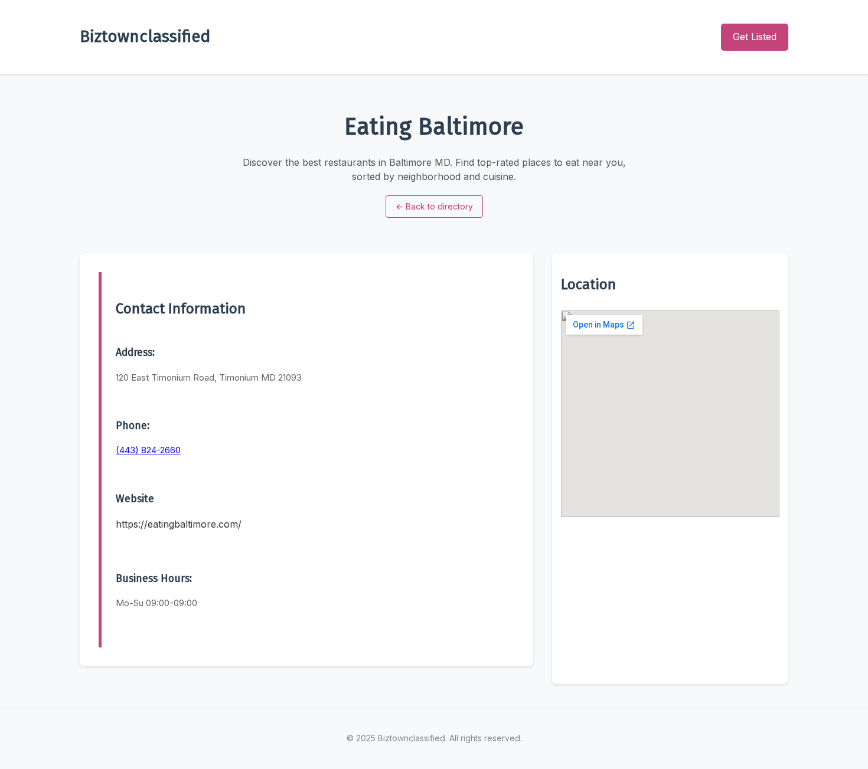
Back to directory (434, 206)
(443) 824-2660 (148, 450)
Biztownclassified (145, 36)
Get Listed (754, 36)
